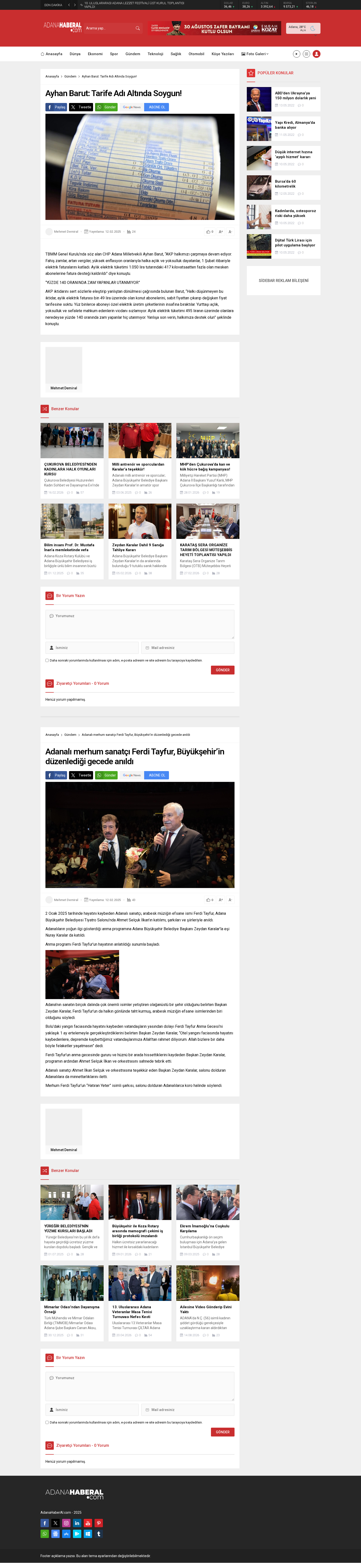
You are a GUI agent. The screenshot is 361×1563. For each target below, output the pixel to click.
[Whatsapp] (45, 1534)
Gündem (70, 76)
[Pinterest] (99, 1523)
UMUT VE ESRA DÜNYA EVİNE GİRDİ (109, 5)
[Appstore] (66, 1534)
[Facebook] (45, 1523)
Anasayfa (52, 76)
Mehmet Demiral (66, 231)
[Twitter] (55, 1523)
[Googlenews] (55, 1534)
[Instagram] (66, 1523)
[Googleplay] (77, 1534)
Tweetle (85, 107)
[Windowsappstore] (88, 1534)
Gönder (110, 107)
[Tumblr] (99, 1534)
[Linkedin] (77, 1523)
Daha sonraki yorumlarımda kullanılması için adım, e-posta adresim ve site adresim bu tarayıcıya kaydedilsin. (126, 660)
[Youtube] (88, 1523)
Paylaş (60, 107)
